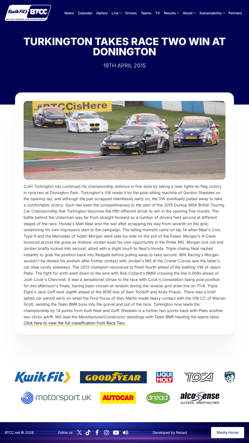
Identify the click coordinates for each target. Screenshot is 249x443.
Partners (235, 13)
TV (157, 13)
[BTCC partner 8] (158, 398)
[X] (79, 432)
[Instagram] (106, 432)
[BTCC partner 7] (118, 398)
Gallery (102, 13)
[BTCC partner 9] (199, 398)
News (69, 13)
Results (170, 13)
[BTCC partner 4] (199, 377)
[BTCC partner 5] (229, 377)
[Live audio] (125, 432)
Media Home (228, 432)
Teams (146, 13)
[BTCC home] (28, 13)
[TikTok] (88, 432)
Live (115, 13)
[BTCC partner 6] (56, 398)
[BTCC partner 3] (164, 377)
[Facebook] (97, 432)
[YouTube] (116, 432)
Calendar (85, 13)
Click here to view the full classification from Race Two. (75, 322)
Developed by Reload (170, 432)
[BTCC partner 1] (42, 377)
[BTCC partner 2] (113, 377)
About (188, 13)
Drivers (131, 13)
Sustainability (210, 13)
